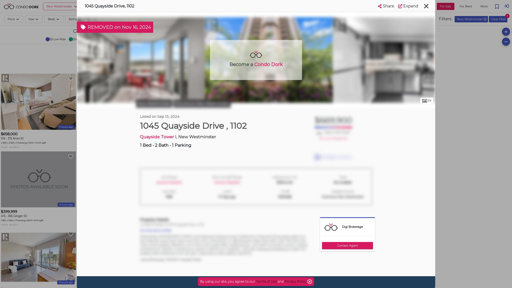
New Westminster (154, 103)
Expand (410, 6)
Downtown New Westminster (202, 103)
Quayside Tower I (158, 136)
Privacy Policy (296, 281)
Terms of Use (266, 281)
